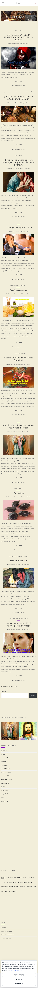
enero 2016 (4, 765)
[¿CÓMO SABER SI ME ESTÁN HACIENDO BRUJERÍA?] (18, 114)
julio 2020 (4, 751)
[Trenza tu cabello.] (18, 578)
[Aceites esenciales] (18, 307)
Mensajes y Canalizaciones (18, 556)
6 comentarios (18, 550)
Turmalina (18, 493)
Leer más (18, 81)
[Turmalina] (18, 510)
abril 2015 (4, 797)
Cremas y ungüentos (17, 285)
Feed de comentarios (7, 935)
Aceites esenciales (18, 290)
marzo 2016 (4, 758)
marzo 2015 (4, 801)
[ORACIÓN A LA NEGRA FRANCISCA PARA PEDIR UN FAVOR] (18, 58)
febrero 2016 (5, 761)
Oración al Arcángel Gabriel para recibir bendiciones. (18, 426)
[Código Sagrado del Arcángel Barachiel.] (18, 377)
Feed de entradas (6, 931)
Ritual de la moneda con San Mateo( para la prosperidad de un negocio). (18, 162)
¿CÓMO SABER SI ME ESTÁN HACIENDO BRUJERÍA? (18, 97)
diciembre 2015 (6, 769)
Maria (27, 43)
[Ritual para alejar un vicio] (18, 244)
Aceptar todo (19, 975)
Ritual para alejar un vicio (18, 227)
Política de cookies (16, 970)
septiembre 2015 (6, 779)
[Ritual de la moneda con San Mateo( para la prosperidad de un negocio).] (18, 182)
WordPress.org (6, 938)
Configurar (19, 984)
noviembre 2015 (6, 772)
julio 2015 (4, 787)
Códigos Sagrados (19, 353)
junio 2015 (4, 790)
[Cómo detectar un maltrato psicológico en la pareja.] (18, 643)
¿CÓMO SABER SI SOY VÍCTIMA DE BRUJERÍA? (18, 92)
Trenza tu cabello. (18, 560)
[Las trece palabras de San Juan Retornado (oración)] (28, 731)
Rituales (18, 155)
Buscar (3, 691)
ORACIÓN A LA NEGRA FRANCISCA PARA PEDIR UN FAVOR (18, 37)
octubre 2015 (5, 776)
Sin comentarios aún (18, 85)
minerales (18, 488)
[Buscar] (35, 3)
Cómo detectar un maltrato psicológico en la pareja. (18, 624)
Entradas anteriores (9, 686)
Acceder (3, 927)
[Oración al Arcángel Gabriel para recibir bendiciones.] (18, 445)
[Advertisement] (19, 709)
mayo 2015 (4, 794)
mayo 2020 (4, 754)
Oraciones (19, 30)
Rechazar (19, 979)
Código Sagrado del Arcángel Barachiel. (18, 359)
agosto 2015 (5, 783)
